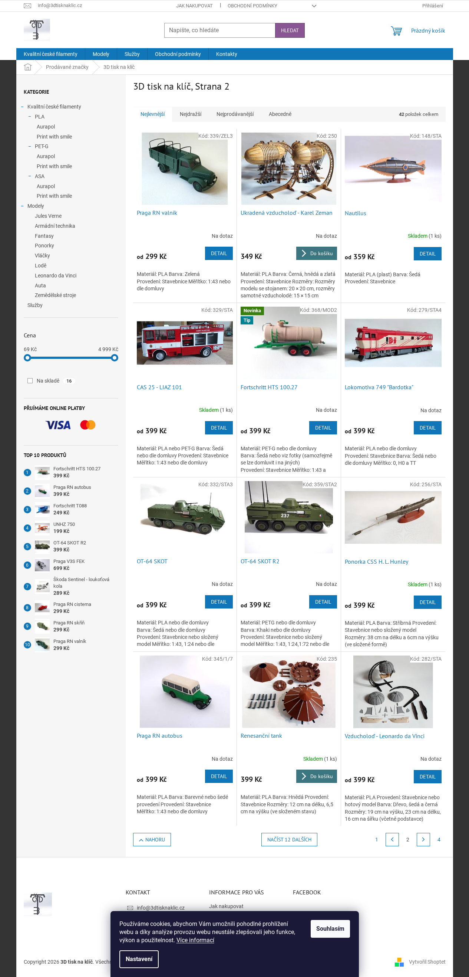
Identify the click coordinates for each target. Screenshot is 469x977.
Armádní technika (55, 226)
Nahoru (155, 839)
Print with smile (54, 137)
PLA (39, 117)
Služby (35, 305)
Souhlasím (330, 928)
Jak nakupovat (194, 6)
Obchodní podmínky (252, 6)
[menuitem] (50, 54)
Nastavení (139, 959)
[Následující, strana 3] (423, 839)
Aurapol (46, 127)
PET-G (42, 146)
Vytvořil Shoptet (427, 961)
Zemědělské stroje (55, 295)
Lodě (40, 266)
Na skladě (54, 381)
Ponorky (44, 246)
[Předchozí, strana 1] (392, 839)
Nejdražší (190, 114)
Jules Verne (48, 216)
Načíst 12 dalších (289, 839)
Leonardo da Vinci (55, 276)
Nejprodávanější (235, 114)
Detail (219, 253)
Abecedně (280, 114)
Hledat (290, 30)
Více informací (195, 940)
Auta (40, 286)
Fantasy (44, 236)
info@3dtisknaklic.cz (161, 908)
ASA (39, 176)
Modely (35, 206)
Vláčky (42, 256)
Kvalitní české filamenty (54, 107)
